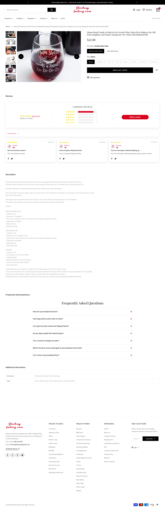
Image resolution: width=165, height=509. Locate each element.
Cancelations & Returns (112, 443)
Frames (78, 465)
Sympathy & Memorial (56, 472)
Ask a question (95, 78)
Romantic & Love (54, 465)
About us (107, 432)
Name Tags (80, 483)
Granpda (144, 62)
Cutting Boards (81, 451)
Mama (91, 62)
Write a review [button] (135, 117)
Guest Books (80, 469)
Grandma (155, 62)
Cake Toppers (80, 436)
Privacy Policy (108, 454)
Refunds (107, 458)
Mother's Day (53, 440)
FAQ (105, 447)
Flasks (78, 462)
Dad (118, 62)
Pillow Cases (80, 487)
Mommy (101, 62)
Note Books (80, 480)
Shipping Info (108, 440)
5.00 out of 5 (36, 116)
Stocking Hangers (82, 447)
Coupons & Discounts (111, 451)
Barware (79, 429)
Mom (110, 62)
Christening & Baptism (56, 454)
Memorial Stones (82, 476)
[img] (12, 142)
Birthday (51, 451)
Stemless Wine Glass (95, 51)
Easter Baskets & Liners (84, 458)
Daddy (126, 62)
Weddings (52, 447)
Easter (51, 436)
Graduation (52, 458)
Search (106, 429)
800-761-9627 (156, 18)
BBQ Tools (79, 432)
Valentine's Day (54, 432)
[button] (156, 70)
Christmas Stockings (83, 443)
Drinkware (79, 454)
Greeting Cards (81, 472)
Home (8, 26)
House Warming (54, 462)
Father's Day (53, 443)
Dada (134, 62)
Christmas (52, 429)
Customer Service (110, 436)
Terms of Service (109, 462)
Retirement (52, 469)
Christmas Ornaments (83, 440)
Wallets (78, 491)
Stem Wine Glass (112, 51)
